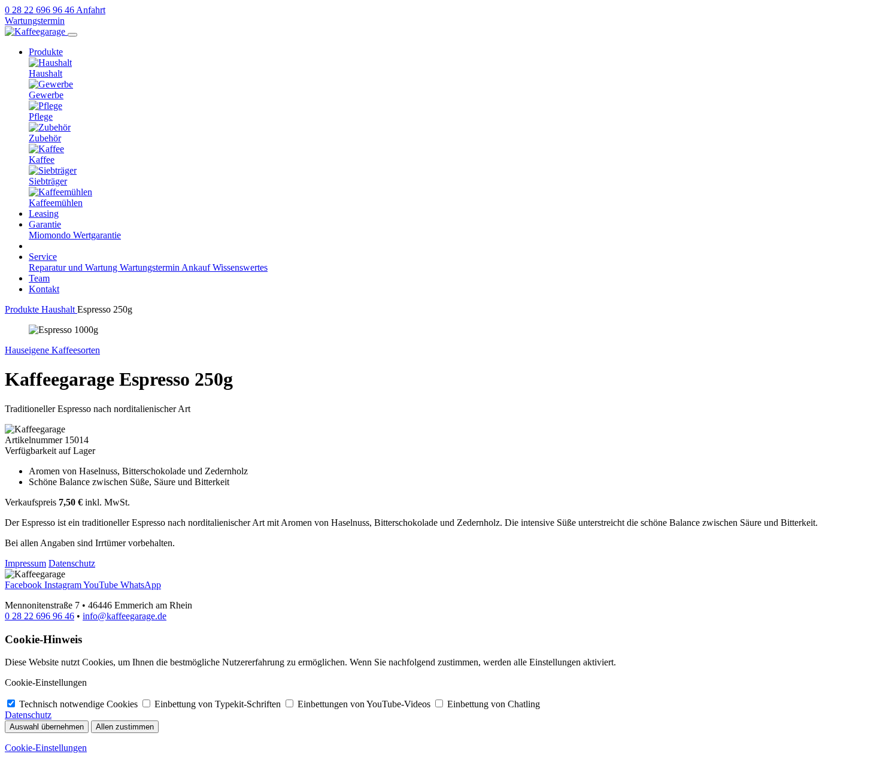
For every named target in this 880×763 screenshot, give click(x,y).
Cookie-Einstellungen (46, 748)
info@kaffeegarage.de (124, 616)
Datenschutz (71, 563)
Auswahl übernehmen (47, 726)
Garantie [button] (45, 224)
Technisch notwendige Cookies (79, 704)
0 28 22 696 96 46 (39, 616)
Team (39, 278)
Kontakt (44, 289)
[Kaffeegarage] (36, 31)
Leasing (44, 213)
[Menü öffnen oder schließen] (72, 35)
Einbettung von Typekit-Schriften (218, 704)
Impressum (25, 563)
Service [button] (43, 257)
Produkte (23, 309)
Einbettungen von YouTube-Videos (365, 704)
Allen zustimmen (125, 726)
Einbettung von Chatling (493, 704)
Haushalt (59, 309)
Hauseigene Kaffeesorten (52, 350)
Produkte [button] (46, 52)
